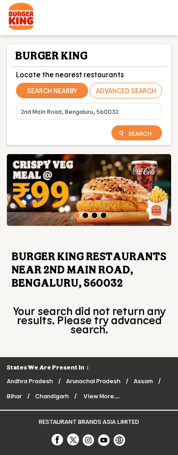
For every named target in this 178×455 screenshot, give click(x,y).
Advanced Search (126, 90)
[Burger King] (21, 17)
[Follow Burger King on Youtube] (104, 439)
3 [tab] (93, 214)
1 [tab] (75, 214)
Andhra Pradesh (30, 381)
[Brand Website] (120, 439)
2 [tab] (84, 214)
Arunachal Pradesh (93, 381)
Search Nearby (52, 90)
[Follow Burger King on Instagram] (89, 439)
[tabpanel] (89, 189)
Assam (143, 381)
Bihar (14, 396)
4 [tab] (102, 214)
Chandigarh (52, 396)
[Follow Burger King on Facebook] (58, 439)
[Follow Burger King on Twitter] (73, 439)
